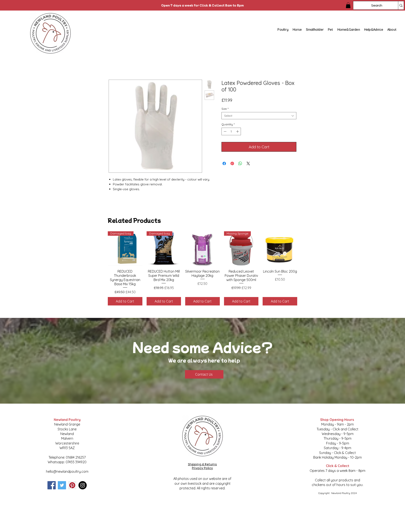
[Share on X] (248, 163)
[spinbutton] (231, 131)
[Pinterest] (72, 485)
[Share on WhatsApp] (240, 163)
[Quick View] (202, 248)
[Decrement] (224, 131)
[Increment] (237, 131)
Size (224, 108)
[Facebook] (51, 485)
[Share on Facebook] (224, 163)
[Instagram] (82, 485)
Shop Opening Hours (337, 420)
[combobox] (258, 115)
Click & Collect (337, 466)
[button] (348, 5)
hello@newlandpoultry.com (67, 471)
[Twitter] (62, 485)
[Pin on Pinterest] (232, 163)
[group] (202, 268)
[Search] (401, 5)
